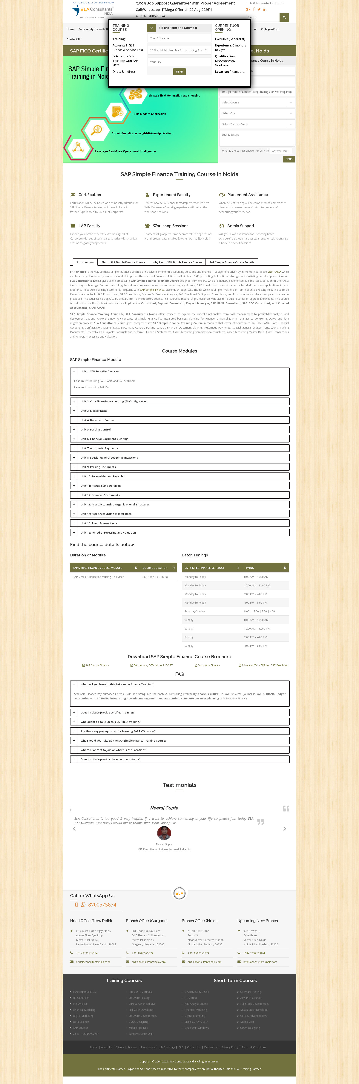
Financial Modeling (84, 1009)
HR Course (191, 997)
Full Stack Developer (141, 1009)
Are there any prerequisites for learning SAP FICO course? (118, 731)
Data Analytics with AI (93, 29)
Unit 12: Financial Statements (100, 495)
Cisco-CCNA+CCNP (196, 1021)
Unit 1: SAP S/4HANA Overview (100, 371)
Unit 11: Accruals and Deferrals (101, 485)
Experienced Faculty (172, 194)
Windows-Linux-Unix (141, 1033)
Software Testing (139, 997)
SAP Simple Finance (152, 289)
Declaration (211, 1047)
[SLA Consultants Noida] (103, 10)
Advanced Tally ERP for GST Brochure (264, 665)
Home (70, 29)
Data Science (81, 1021)
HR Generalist (81, 997)
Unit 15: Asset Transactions (99, 523)
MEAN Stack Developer (254, 1009)
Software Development (143, 1015)
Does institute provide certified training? (107, 712)
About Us (106, 1047)
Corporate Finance (208, 665)
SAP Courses (80, 1027)
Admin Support (240, 226)
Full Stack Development (254, 1003)
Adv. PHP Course (250, 997)
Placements (148, 1047)
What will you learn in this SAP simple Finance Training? (117, 684)
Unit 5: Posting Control (96, 429)
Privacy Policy (230, 1047)
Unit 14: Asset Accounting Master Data (106, 514)
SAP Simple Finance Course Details (232, 262)
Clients (120, 1047)
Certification (90, 194)
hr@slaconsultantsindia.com (267, 3)
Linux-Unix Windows (197, 1027)
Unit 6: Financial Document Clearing (104, 439)
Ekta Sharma (179, 808)
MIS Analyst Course (196, 1003)
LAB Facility (89, 226)
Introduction (85, 262)
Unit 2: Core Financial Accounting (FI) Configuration (114, 401)
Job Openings (167, 1047)
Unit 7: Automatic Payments (99, 448)
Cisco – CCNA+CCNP (85, 1033)
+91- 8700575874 (86, 953)
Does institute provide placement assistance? (111, 759)
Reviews (132, 1047)
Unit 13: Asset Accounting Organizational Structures (115, 504)
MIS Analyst (80, 1003)
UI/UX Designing (138, 1021)
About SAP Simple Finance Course (123, 262)
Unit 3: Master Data (94, 410)
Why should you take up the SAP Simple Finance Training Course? (123, 740)
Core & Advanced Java (142, 1003)
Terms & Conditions (254, 1047)
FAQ (181, 1047)
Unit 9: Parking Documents (98, 467)
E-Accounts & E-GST (85, 991)
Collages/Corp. (270, 29)
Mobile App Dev (138, 1027)
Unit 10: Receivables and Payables (103, 476)
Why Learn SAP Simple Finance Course (177, 262)
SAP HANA (274, 271)
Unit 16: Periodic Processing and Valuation (108, 532)
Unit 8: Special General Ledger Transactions (109, 457)
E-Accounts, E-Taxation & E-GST (153, 665)
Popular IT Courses (140, 991)
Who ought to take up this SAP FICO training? (110, 722)
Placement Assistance (247, 194)
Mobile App (247, 1021)
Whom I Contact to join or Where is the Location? (113, 750)
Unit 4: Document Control (97, 420)
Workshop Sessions (170, 226)
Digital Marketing (83, 1015)
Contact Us (74, 39)
